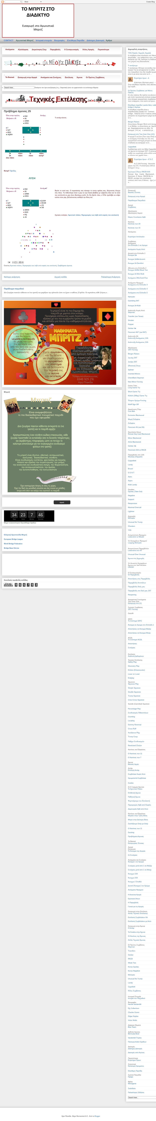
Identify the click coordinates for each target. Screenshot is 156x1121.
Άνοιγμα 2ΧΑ (133, 878)
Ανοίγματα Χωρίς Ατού (136, 249)
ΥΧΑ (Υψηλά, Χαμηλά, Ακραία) (139, 53)
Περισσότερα (103, 49)
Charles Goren (133, 1012)
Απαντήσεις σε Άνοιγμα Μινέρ (139, 633)
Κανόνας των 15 (134, 228)
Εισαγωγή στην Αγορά (27, 77)
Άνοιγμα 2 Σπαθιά (134, 882)
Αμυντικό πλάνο (74, 215)
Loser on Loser (134, 674)
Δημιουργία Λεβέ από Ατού (138, 809)
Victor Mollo (132, 1020)
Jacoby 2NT (132, 358)
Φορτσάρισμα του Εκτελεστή (139, 801)
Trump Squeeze (134, 696)
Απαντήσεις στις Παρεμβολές (139, 579)
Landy (130, 465)
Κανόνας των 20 (134, 224)
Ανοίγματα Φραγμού (135, 890)
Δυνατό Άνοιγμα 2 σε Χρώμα (139, 886)
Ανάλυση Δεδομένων (136, 656)
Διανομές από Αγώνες (136, 1052)
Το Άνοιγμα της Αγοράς (136, 851)
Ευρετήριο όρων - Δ (141, 78)
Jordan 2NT (132, 362)
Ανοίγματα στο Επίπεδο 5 (138, 293)
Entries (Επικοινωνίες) (136, 670)
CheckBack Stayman (136, 378)
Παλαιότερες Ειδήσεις (136, 1092)
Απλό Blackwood (134, 442)
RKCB (130, 959)
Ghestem (131, 526)
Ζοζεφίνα (131, 423)
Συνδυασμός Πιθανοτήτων (138, 713)
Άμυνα (79, 77)
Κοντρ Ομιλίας (133, 967)
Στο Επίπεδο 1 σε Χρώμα (137, 245)
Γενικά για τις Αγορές (136, 906)
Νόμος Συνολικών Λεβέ (137, 217)
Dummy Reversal (134, 725)
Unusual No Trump (135, 522)
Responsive (132, 503)
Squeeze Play (133, 684)
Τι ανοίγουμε (132, 65)
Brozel (130, 469)
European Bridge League (13, 539)
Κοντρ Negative (134, 971)
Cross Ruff (132, 729)
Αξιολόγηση (23, 49)
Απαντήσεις (132, 644)
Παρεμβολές (55, 49)
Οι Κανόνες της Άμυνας (137, 936)
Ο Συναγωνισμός (71, 49)
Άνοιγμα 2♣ (132, 255)
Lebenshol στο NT (135, 550)
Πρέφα (130, 1077)
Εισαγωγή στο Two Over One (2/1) (141, 134)
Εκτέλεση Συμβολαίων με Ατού (139, 921)
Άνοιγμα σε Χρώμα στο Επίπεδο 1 (141, 625)
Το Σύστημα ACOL (135, 640)
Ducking (131, 832)
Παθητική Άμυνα (134, 797)
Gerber (130, 955)
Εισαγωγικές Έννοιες (136, 843)
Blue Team (132, 1027)
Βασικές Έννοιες (134, 192)
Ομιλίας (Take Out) (135, 491)
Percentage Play (134, 709)
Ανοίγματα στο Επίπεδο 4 (138, 289)
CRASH (131, 567)
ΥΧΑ (129, 530)
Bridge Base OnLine (11, 548)
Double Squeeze (134, 692)
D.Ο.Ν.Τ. (131, 473)
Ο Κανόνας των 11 (135, 753)
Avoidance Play (134, 733)
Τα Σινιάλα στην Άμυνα (136, 932)
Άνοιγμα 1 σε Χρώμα (136, 862)
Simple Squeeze (134, 688)
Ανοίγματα (9, 49)
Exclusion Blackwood (136, 415)
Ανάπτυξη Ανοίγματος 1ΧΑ (138, 338)
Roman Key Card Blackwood (139, 434)
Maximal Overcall (134, 507)
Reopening (132, 595)
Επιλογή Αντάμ (133, 770)
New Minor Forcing (135, 382)
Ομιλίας (13, 171)
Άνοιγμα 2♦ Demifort (135, 263)
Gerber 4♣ (132, 328)
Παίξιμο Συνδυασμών (136, 741)
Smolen (131, 320)
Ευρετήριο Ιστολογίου (136, 237)
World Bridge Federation (13, 544)
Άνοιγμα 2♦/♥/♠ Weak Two (138, 270)
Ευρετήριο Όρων (134, 1060)
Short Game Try (134, 392)
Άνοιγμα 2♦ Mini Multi (136, 274)
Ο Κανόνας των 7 (134, 757)
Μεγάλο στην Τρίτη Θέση (137, 816)
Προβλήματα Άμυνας (136, 836)
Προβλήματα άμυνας (65, 265)
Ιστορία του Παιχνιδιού (136, 998)
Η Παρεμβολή (133, 902)
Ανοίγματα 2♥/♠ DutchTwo (138, 278)
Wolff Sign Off (133, 404)
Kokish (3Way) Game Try (137, 396)
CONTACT (9, 40)
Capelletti (131, 987)
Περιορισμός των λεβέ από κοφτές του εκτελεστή (100, 215)
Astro (130, 477)
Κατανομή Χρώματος (136, 1066)
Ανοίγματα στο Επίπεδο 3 (138, 285)
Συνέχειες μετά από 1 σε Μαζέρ (140, 866)
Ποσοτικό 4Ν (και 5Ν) (136, 427)
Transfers (131, 951)
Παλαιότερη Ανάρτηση (110, 277)
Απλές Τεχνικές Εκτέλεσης (138, 913)
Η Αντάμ (131, 928)
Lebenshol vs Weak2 (136, 537)
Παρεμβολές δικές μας (136, 587)
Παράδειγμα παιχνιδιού (14, 289)
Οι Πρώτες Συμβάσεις (95, 77)
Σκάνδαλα (132, 1088)
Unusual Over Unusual (136, 554)
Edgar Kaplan (133, 1016)
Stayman (131, 312)
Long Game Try (134, 388)
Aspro (130, 481)
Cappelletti (132, 147)
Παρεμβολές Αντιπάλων (137, 583)
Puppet (130, 324)
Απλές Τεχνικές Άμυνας (136, 940)
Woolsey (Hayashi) (135, 457)
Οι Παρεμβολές (133, 575)
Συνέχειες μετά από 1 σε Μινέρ (139, 870)
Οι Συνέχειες (132, 855)
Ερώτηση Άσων (134, 899)
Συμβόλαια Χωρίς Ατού (136, 774)
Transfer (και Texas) (135, 316)
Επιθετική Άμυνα (134, 793)
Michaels (131, 518)
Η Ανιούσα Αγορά (134, 895)
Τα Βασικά (9, 77)
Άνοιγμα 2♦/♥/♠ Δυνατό (136, 259)
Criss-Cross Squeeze (136, 700)
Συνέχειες (131, 648)
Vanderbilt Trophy (134, 1038)
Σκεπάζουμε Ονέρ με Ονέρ (138, 824)
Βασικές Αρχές (133, 764)
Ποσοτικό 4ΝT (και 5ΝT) (137, 332)
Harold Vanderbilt (134, 1004)
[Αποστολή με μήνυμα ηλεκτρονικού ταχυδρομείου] (13, 262)
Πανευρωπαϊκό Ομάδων (137, 1042)
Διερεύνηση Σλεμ (39, 49)
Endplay (131, 678)
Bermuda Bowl (133, 1034)
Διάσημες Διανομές (96, 40)
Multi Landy (132, 485)
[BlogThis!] (15, 262)
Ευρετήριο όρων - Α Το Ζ (143, 159)
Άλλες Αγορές (88, 49)
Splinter (131, 370)
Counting (131, 717)
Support (131, 499)
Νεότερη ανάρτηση (12, 277)
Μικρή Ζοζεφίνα (134, 419)
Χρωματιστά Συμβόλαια (137, 778)
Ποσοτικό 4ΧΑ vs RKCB (137, 450)
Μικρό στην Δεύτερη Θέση (138, 820)
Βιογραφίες (59, 40)
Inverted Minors (134, 374)
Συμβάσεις (132, 207)
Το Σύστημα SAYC (135, 621)
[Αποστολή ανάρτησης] (9, 262)
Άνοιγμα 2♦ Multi (134, 306)
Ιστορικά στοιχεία (44, 40)
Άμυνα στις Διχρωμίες (136, 558)
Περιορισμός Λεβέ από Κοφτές (139, 805)
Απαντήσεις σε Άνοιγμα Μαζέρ (139, 629)
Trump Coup (133, 737)
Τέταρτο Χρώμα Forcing (137, 400)
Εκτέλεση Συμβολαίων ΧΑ (138, 917)
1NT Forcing (133, 350)
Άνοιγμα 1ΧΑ (133, 874)
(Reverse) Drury (134, 366)
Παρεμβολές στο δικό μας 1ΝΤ (139, 591)
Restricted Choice (135, 745)
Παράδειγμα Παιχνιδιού (136, 200)
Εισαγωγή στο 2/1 (135, 603)
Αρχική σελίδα (60, 277)
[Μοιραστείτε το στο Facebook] (20, 262)
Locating (131, 721)
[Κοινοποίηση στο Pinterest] (22, 262)
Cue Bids (131, 411)
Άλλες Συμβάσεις (134, 991)
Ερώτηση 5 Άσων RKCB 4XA (139, 172)
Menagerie (132, 1083)
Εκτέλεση (69, 77)
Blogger (97, 1116)
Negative (131, 495)
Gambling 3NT (133, 301)
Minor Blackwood (134, 438)
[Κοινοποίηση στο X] (18, 262)
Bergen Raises (133, 122)
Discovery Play (133, 666)
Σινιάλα (130, 783)
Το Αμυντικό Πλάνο (135, 789)
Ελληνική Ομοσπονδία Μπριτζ (15, 535)
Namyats (131, 297)
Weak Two (132, 963)
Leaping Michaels (134, 543)
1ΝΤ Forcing (133, 609)
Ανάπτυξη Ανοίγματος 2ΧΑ (138, 342)
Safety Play (132, 662)
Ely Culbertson (133, 1008)
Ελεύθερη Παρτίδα (76, 40)
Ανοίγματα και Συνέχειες (51, 77)
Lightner (131, 511)
